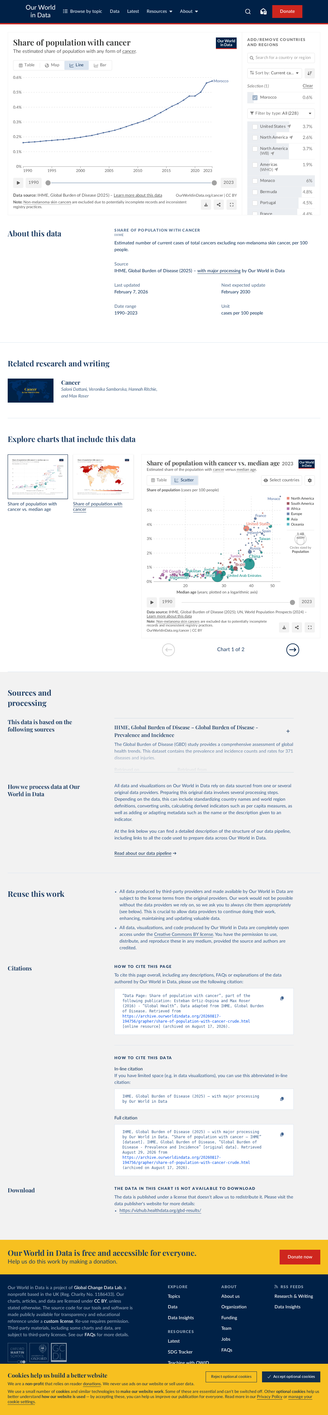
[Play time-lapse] (18, 183)
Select (284, 480)
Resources (157, 11)
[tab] (27, 65)
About (186, 11)
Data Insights (181, 1318)
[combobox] (248, 11)
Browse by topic (86, 11)
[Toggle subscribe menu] (263, 11)
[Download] (206, 205)
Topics (174, 1296)
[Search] (248, 11)
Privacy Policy (270, 1397)
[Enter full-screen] (231, 205)
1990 (34, 183)
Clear (308, 86)
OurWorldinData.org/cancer (199, 195)
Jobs (225, 1339)
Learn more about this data (138, 195)
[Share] (219, 205)
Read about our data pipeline (142, 853)
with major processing (219, 271)
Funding (229, 1318)
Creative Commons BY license (183, 934)
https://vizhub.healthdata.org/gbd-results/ (160, 1210)
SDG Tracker (180, 1352)
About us (230, 1296)
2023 (229, 183)
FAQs (90, 1335)
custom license (58, 1321)
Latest (133, 11)
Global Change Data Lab (98, 1288)
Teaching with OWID (188, 1363)
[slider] (48, 182)
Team (226, 1328)
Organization (234, 1307)
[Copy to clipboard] (275, 999)
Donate (287, 11)
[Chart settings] (310, 480)
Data (114, 11)
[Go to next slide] (292, 649)
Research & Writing (294, 1296)
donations (92, 1384)
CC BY (231, 195)
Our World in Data (40, 11)
